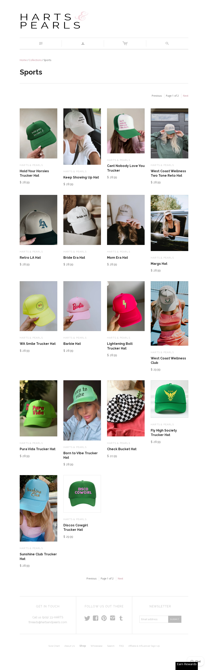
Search (111, 645)
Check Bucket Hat (121, 449)
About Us (69, 645)
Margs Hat (159, 264)
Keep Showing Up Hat (81, 177)
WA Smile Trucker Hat (38, 344)
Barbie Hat (72, 344)
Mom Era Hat (117, 258)
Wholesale (96, 645)
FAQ (121, 645)
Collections (35, 60)
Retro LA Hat (30, 258)
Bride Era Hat (74, 258)
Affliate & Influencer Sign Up (144, 645)
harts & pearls (31, 165)
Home (23, 60)
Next (185, 95)
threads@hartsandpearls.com (48, 622)
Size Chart (54, 645)
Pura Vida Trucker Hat (37, 449)
